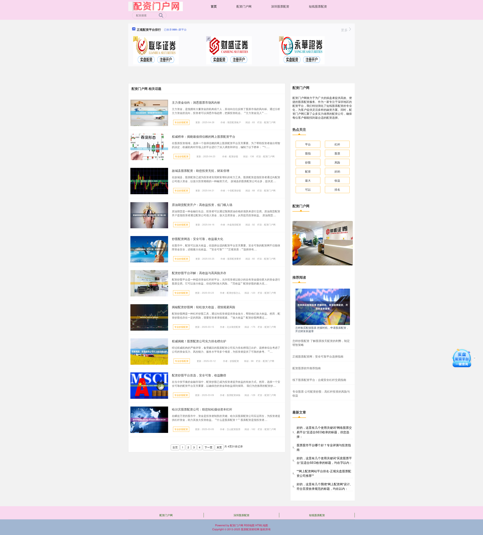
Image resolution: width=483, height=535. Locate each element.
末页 (219, 447)
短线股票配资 (318, 6)
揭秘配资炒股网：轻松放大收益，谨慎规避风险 (203, 307)
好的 (337, 171)
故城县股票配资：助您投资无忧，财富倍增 (200, 170)
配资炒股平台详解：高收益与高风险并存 (199, 273)
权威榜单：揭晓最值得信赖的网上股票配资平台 (203, 136)
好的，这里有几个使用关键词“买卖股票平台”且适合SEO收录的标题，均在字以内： (324, 460)
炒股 (308, 162)
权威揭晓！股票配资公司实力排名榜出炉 (199, 341)
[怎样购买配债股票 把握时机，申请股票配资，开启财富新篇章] (322, 306)
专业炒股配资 (181, 122)
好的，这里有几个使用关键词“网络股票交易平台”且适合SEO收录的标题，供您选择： (324, 432)
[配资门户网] (155, 6)
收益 (337, 180)
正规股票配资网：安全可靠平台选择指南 (317, 356)
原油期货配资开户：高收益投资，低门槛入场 (202, 205)
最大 (308, 180)
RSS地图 (249, 525)
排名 (337, 189)
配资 (308, 171)
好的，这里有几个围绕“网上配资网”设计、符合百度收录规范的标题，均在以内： (325, 486)
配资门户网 (243, 6)
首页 (214, 6)
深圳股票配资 (280, 6)
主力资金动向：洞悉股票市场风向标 (196, 102)
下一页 (208, 447)
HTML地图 (261, 525)
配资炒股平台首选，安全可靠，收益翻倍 (199, 375)
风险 (337, 162)
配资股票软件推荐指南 (306, 368)
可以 (308, 189)
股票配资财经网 (250, 529)
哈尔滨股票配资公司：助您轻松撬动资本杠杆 (202, 409)
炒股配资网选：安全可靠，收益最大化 (197, 239)
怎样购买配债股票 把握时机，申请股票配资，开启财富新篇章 (322, 329)
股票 (337, 153)
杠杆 (337, 144)
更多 (345, 29)
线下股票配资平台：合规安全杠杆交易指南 (319, 380)
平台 (308, 144)
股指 (308, 153)
